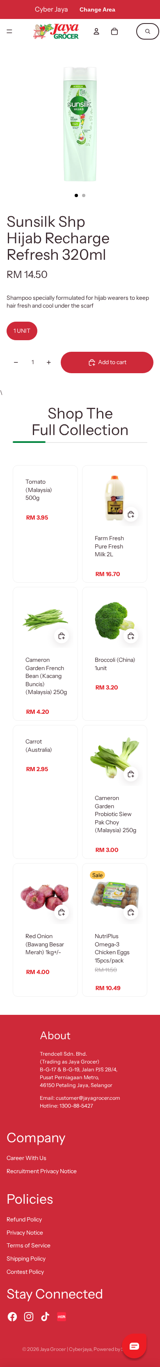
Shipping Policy (26, 1258)
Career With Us (26, 1158)
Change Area (97, 9)
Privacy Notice (25, 1232)
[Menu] (9, 31)
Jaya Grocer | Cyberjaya (65, 1349)
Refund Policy (24, 1219)
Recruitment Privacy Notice (42, 1171)
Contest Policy (25, 1271)
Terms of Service (28, 1245)
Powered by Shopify (116, 1349)
